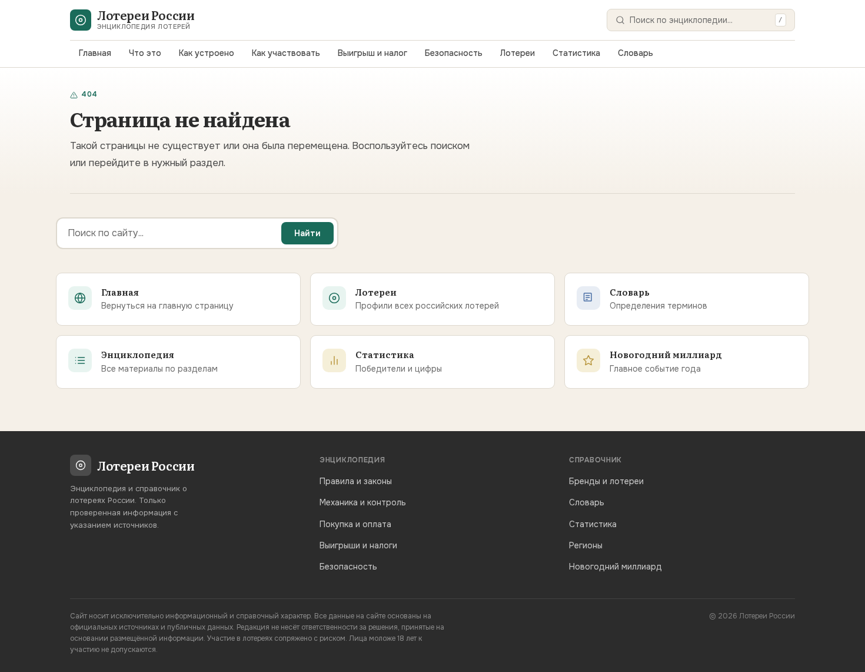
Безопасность (454, 53)
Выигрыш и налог (372, 53)
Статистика (576, 53)
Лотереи (517, 53)
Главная (95, 53)
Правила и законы (356, 481)
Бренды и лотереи (606, 481)
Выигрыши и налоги (358, 545)
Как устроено (206, 53)
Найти (307, 233)
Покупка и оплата (355, 524)
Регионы (586, 545)
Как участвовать (286, 53)
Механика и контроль (363, 502)
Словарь (635, 53)
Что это (145, 53)
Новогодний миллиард (615, 566)
